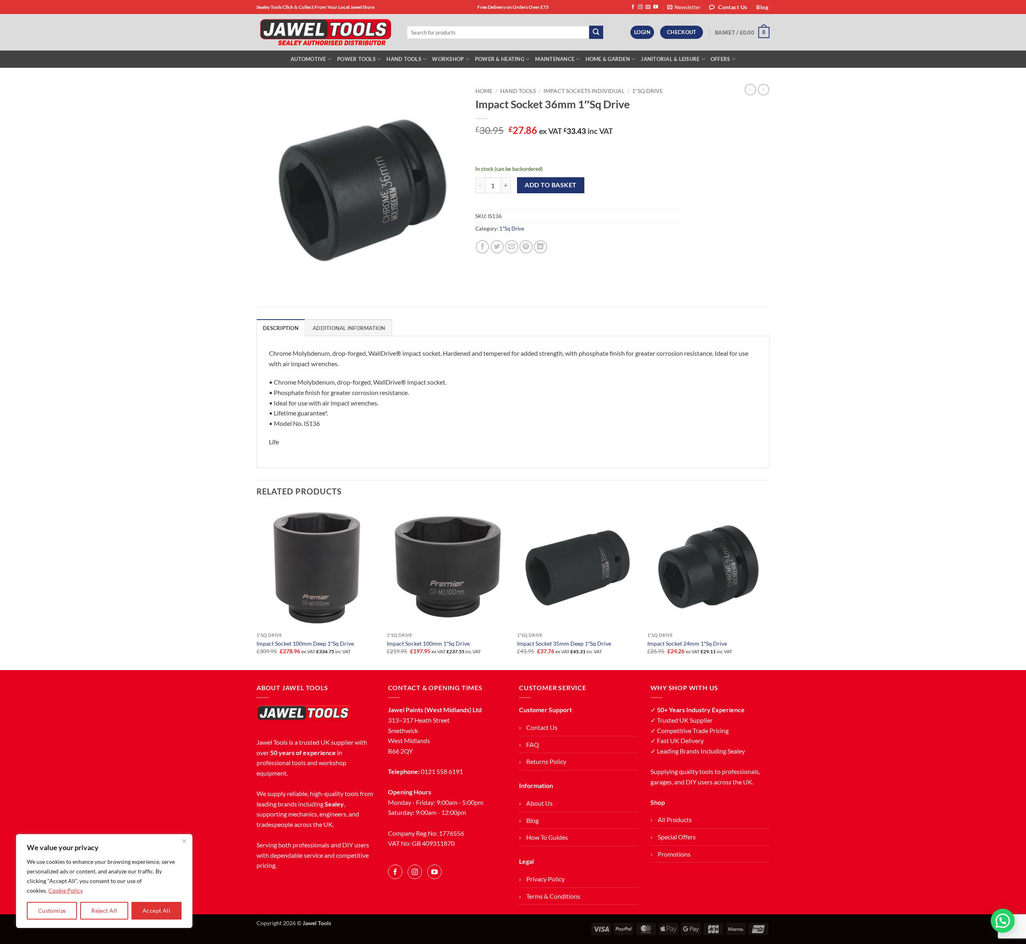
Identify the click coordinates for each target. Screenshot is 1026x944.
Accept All (156, 910)
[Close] (184, 841)
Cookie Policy (65, 890)
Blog (532, 820)
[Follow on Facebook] (632, 7)
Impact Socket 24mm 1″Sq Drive (687, 643)
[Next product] (750, 89)
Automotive (308, 59)
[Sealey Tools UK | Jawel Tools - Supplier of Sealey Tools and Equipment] (325, 32)
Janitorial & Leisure (670, 59)
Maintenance (554, 59)
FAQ (532, 744)
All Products (675, 819)
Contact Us (541, 727)
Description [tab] (281, 328)
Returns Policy (546, 761)
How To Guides (547, 837)
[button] (684, 7)
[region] (104, 881)
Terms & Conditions (553, 896)
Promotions (674, 854)
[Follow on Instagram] (640, 7)
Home (484, 91)
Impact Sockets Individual (583, 91)
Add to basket (550, 184)
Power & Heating (499, 59)
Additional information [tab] (349, 328)
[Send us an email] (648, 7)
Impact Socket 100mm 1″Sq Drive (428, 643)
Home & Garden (608, 59)
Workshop (448, 59)
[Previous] (257, 587)
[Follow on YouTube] (655, 7)
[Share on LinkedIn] (540, 246)
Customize (52, 910)
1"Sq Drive (647, 91)
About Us (539, 803)
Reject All (104, 910)
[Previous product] (763, 89)
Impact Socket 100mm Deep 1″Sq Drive (305, 643)
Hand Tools (403, 59)
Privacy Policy (545, 879)
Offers (720, 59)
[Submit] (596, 32)
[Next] (769, 587)
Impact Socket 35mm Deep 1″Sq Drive (564, 643)
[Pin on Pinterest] (526, 246)
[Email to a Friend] (511, 246)
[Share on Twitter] (497, 246)
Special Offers (677, 837)
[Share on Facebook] (482, 246)
